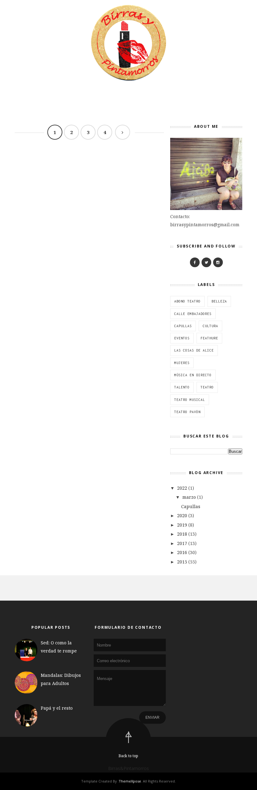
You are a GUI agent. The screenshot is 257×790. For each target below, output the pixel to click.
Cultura (210, 326)
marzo (189, 497)
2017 (182, 543)
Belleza (219, 301)
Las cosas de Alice (194, 350)
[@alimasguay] (206, 262)
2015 (182, 562)
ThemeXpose (130, 781)
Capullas (183, 326)
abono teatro (187, 301)
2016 (182, 552)
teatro (207, 387)
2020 (182, 515)
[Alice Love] (195, 262)
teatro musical (189, 400)
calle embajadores (193, 314)
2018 (182, 534)
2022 (182, 488)
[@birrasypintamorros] (218, 262)
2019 (182, 525)
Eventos (182, 338)
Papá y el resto (57, 708)
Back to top (128, 755)
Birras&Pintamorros (128, 768)
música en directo (193, 375)
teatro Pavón (187, 412)
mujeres (182, 363)
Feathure (209, 338)
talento (182, 387)
